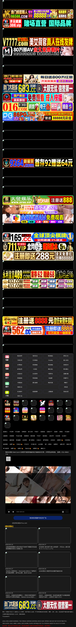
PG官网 (11, 431)
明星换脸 (35, 378)
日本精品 (35, 360)
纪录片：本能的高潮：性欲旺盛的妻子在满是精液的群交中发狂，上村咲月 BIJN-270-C (54, 596)
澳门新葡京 (32, 440)
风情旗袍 (19, 378)
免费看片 (56, 444)
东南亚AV (65, 365)
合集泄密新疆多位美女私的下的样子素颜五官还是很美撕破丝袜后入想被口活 (21, 547)
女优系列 (35, 373)
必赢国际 (5, 436)
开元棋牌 (17, 431)
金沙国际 (40, 444)
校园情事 (35, 391)
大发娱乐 (39, 440)
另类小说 (19, 396)
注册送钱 (42, 431)
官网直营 (24, 431)
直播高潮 (26, 436)
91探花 (35, 369)
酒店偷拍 (45, 436)
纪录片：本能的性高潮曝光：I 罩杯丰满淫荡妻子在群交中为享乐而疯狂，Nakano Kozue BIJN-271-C (21, 597)
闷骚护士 (65, 378)
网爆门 (66, 382)
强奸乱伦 (35, 356)
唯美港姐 (50, 365)
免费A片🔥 (20, 448)
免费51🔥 (12, 444)
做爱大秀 (62, 444)
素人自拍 (65, 360)
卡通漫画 (19, 382)
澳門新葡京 (46, 440)
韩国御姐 (35, 365)
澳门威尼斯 (6, 448)
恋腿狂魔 (65, 373)
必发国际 (25, 440)
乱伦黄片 (64, 436)
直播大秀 (68, 444)
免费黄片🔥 (36, 448)
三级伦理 (19, 360)
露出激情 (35, 382)
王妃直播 (58, 436)
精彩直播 (32, 436)
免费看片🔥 (60, 440)
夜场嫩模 (18, 440)
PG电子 (36, 431)
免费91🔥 (13, 448)
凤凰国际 (12, 436)
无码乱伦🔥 (19, 444)
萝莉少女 (65, 356)
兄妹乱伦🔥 (28, 448)
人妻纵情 (50, 391)
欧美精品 (50, 356)
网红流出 (50, 369)
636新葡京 (67, 440)
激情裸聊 (5, 444)
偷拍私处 (5, 440)
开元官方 (26, 444)
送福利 (55, 431)
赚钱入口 (43, 448)
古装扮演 (19, 373)
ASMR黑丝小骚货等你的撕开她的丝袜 (50, 571)
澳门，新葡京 (48, 444)
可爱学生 (50, 373)
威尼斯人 (5, 431)
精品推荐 (19, 356)
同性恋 (66, 387)
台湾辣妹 (19, 365)
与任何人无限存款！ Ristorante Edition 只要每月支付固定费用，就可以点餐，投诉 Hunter (21, 572)
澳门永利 (30, 431)
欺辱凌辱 (19, 369)
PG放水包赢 (19, 436)
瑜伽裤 (50, 378)
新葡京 (61, 431)
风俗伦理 (65, 391)
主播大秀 (51, 436)
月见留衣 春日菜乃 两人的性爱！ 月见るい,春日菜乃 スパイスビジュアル (54, 547)
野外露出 (65, 369)
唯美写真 (50, 382)
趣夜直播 (12, 440)
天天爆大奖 (34, 444)
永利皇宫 (53, 440)
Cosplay (50, 360)
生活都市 (19, 391)
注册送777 (49, 431)
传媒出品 (19, 387)
